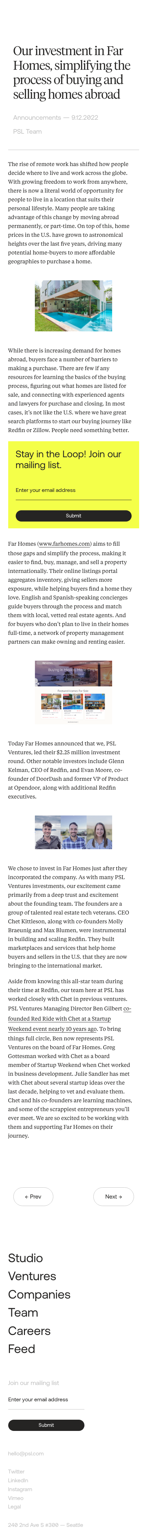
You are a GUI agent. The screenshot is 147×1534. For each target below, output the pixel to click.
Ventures (32, 1275)
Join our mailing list (33, 1382)
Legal (14, 1506)
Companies (39, 1294)
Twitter (16, 1471)
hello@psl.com (26, 1453)
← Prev (33, 1196)
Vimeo (16, 1498)
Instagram (20, 1489)
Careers (29, 1330)
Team (23, 1312)
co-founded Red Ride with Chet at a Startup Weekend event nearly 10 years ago (70, 1018)
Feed (21, 1348)
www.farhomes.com (64, 543)
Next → (113, 1196)
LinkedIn (18, 1480)
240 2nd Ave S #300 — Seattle (45, 1525)
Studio (25, 1257)
